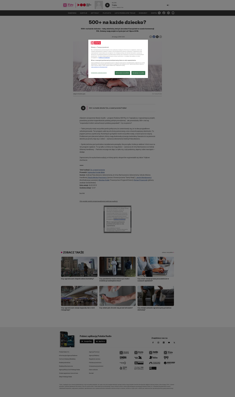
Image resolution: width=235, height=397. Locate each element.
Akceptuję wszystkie (138, 73)
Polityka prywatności (104, 57)
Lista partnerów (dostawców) (99, 67)
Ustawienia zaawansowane (99, 72)
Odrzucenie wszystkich (122, 73)
